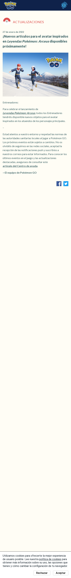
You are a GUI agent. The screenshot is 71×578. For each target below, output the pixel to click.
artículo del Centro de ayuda (20, 165)
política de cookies (50, 559)
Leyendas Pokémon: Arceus (19, 113)
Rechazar (42, 573)
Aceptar (61, 573)
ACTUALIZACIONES (28, 22)
